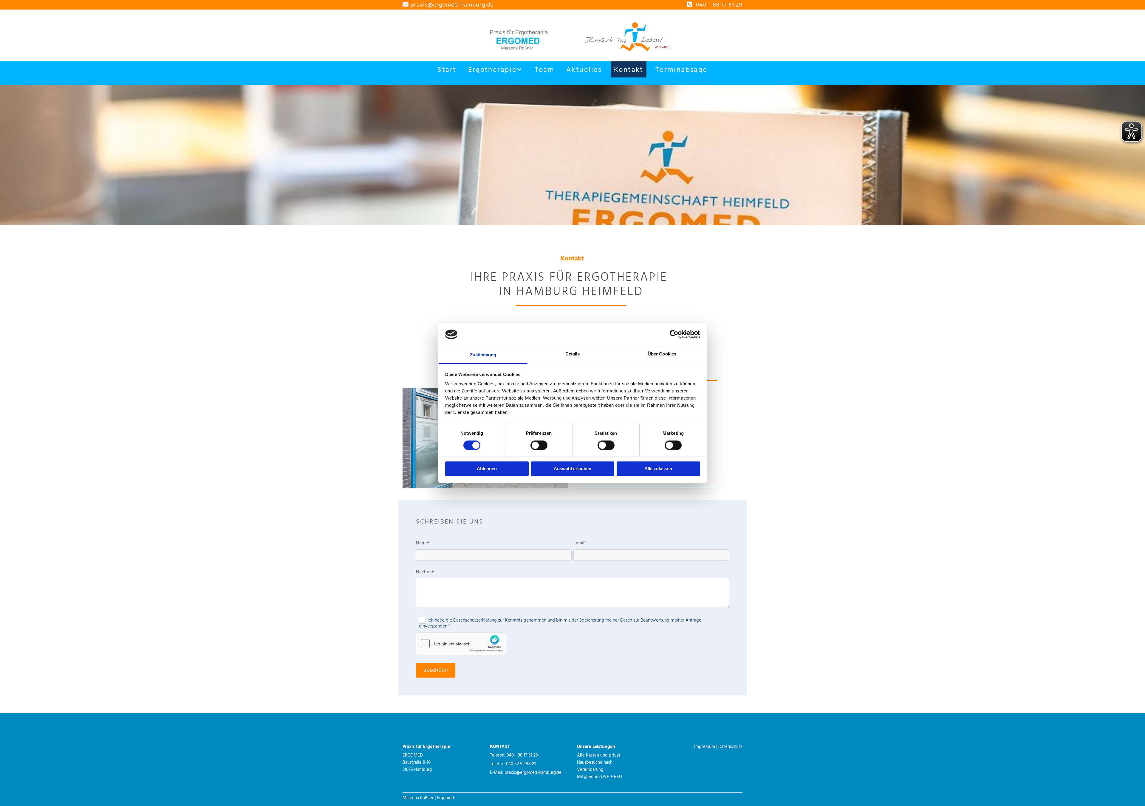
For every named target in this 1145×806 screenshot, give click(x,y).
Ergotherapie (492, 70)
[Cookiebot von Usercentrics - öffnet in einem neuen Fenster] (674, 334)
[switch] (538, 445)
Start (446, 70)
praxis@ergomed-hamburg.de (452, 5)
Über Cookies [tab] (662, 354)
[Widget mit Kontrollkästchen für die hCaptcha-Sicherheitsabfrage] (461, 643)
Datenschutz (730, 746)
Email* (580, 543)
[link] (495, 69)
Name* (423, 543)
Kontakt (628, 70)
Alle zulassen (658, 468)
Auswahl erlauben (572, 468)
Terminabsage (681, 70)
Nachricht (426, 572)
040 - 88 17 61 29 (719, 5)
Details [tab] (572, 354)
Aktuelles (584, 70)
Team (545, 70)
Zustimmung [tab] (483, 355)
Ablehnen (487, 468)
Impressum (704, 746)
